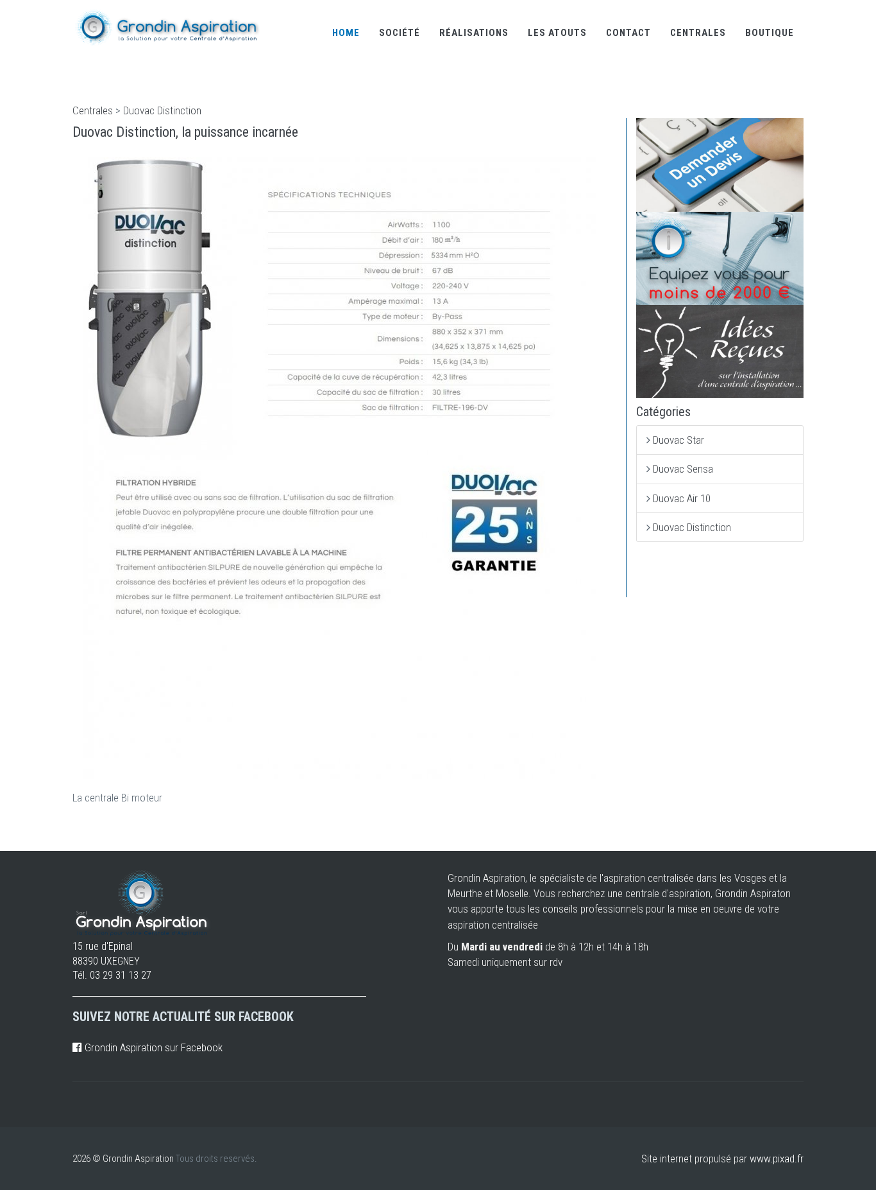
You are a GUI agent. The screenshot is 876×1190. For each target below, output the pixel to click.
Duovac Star (678, 439)
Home (346, 33)
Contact (628, 33)
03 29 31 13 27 (120, 975)
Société (399, 33)
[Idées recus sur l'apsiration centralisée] (720, 351)
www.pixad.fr (777, 1158)
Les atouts (557, 33)
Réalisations (474, 33)
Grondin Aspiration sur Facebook (152, 1047)
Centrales (698, 33)
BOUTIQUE (769, 33)
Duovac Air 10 (682, 498)
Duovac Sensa (683, 468)
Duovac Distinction (162, 110)
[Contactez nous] (720, 164)
